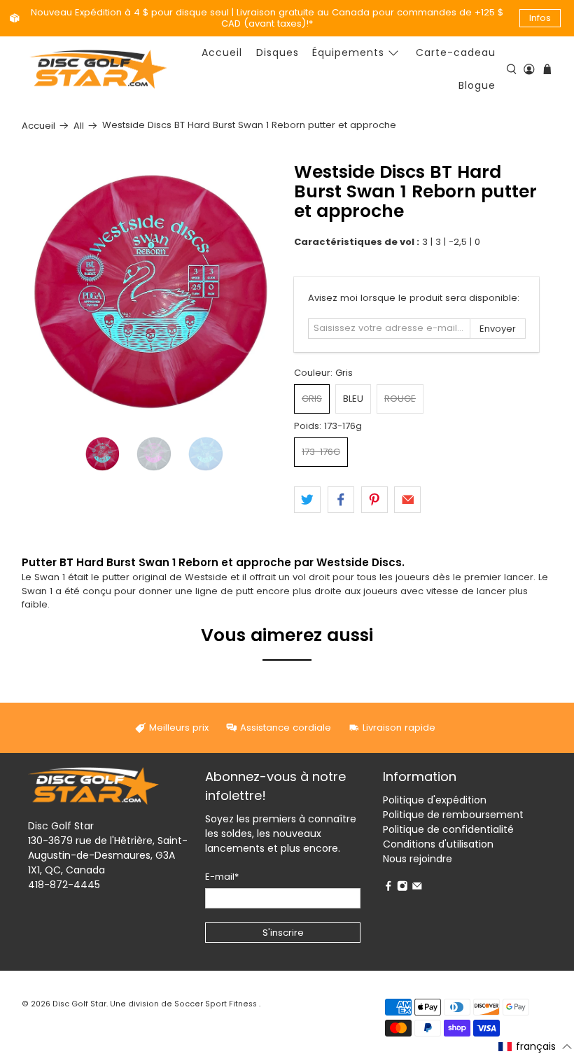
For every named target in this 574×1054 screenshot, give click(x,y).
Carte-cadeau (456, 52)
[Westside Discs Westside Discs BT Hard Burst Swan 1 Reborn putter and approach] (151, 291)
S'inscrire (283, 932)
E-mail (222, 876)
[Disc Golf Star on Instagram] (402, 888)
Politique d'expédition (434, 800)
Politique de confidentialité (448, 829)
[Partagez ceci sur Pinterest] (374, 499)
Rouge (400, 398)
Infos (540, 17)
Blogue (477, 85)
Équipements (348, 52)
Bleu (353, 398)
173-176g (321, 451)
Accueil (222, 52)
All (79, 125)
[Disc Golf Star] (98, 69)
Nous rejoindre (417, 859)
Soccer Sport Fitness (215, 1004)
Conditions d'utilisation (438, 844)
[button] (535, 1046)
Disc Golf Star (79, 1004)
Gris (312, 398)
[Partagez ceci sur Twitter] (307, 499)
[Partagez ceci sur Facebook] (341, 499)
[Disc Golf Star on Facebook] (388, 888)
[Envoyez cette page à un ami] (407, 499)
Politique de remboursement (453, 815)
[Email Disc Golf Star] (417, 888)
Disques (277, 52)
